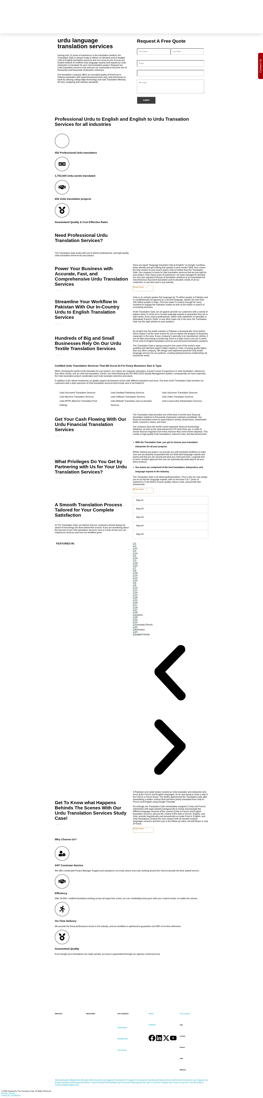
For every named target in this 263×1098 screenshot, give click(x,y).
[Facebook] (151, 1038)
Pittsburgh (135, 1082)
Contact (118, 193)
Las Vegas (198, 1080)
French (173, 12)
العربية (172, 7)
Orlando (101, 1082)
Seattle (198, 1082)
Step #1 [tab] (140, 500)
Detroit (178, 1080)
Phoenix (124, 1082)
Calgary (109, 1080)
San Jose (189, 1082)
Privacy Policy (8, 1093)
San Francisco (176, 1082)
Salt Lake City (148, 1082)
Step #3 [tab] (140, 517)
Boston (85, 1080)
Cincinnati (140, 1080)
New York (90, 1082)
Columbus (151, 1080)
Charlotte (118, 1080)
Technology (120, 71)
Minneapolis (78, 1082)
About (117, 191)
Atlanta (58, 1080)
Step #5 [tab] (140, 534)
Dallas (161, 1080)
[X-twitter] (166, 1038)
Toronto (58, 1085)
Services (118, 21)
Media (108, 25)
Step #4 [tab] (140, 525)
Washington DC (71, 1085)
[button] (170, 673)
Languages (119, 150)
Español (173, 10)
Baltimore (75, 1080)
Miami (67, 1082)
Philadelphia (112, 1082)
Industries (119, 109)
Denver (169, 1080)
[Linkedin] (159, 1038)
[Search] (197, 9)
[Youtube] (173, 1038)
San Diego (162, 1082)
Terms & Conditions (10, 1095)
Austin (66, 1080)
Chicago (129, 1080)
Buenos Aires (96, 1080)
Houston (187, 1080)
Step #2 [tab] (140, 509)
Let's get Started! (15, 995)
